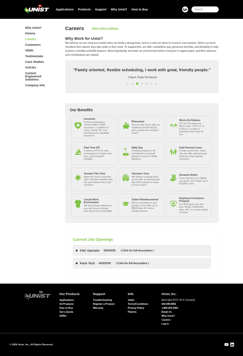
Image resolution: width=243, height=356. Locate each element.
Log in (165, 323)
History (30, 33)
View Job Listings (105, 28)
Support (100, 9)
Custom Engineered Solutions (33, 76)
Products (84, 9)
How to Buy (139, 9)
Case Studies (34, 61)
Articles (30, 67)
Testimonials (34, 56)
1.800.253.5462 (170, 307)
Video (131, 299)
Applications (65, 9)
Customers (33, 44)
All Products (66, 303)
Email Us (167, 311)
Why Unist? (119, 9)
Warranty (98, 307)
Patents (132, 311)
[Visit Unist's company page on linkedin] (232, 345)
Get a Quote (66, 311)
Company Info (35, 85)
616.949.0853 (169, 303)
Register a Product (104, 303)
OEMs (29, 50)
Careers (30, 39)
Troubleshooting (102, 299)
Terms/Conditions (138, 303)
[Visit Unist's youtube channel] (226, 345)
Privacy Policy (136, 307)
